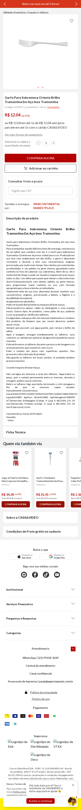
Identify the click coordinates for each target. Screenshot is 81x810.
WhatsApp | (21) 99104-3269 (41, 657)
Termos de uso (40, 698)
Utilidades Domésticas (14, 12)
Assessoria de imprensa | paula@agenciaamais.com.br (40, 681)
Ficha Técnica (16, 432)
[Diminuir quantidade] (38, 143)
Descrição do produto (22, 218)
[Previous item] (4, 4)
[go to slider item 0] (38, 87)
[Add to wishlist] (71, 20)
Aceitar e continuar (40, 801)
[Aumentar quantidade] (53, 143)
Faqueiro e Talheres (38, 12)
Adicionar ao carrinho (43, 168)
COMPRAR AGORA (40, 158)
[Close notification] (73, 785)
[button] (49, 788)
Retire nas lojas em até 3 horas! (40, 4)
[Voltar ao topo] (73, 649)
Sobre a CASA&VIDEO (22, 517)
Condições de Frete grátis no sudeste (33, 531)
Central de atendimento (40, 665)
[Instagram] (24, 574)
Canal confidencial (40, 673)
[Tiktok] (46, 574)
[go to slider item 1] (42, 87)
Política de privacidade (43, 692)
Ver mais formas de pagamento (23, 134)
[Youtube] (57, 574)
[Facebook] (35, 574)
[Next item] (76, 4)
